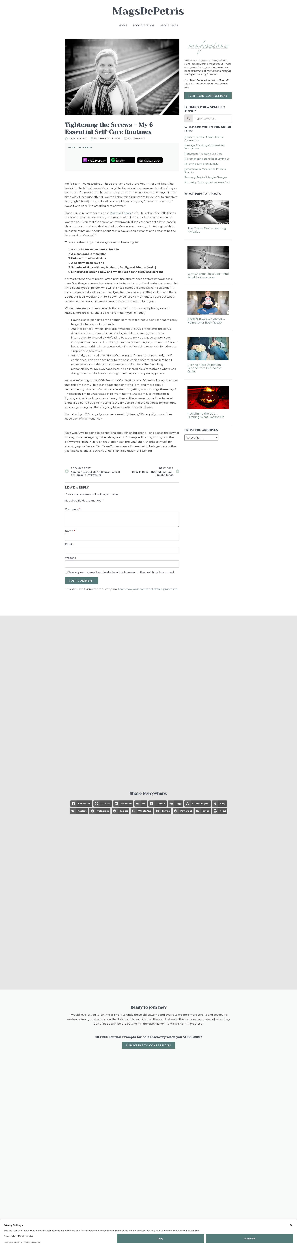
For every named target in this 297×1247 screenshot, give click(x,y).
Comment (72, 509)
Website (70, 558)
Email (69, 544)
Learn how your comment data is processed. (148, 589)
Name (70, 531)
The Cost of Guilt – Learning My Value (206, 230)
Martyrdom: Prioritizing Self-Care (203, 153)
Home (123, 25)
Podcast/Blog (143, 25)
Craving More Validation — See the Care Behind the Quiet (205, 368)
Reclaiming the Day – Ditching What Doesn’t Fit (205, 415)
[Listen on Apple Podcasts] (94, 160)
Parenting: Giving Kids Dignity (201, 163)
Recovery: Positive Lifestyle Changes (205, 177)
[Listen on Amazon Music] (150, 160)
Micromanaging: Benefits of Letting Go (207, 158)
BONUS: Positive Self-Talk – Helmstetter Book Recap (206, 321)
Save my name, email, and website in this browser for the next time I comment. (121, 572)
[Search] (189, 119)
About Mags (169, 25)
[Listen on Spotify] (122, 160)
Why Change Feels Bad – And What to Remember (208, 275)
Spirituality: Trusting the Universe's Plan (207, 182)
